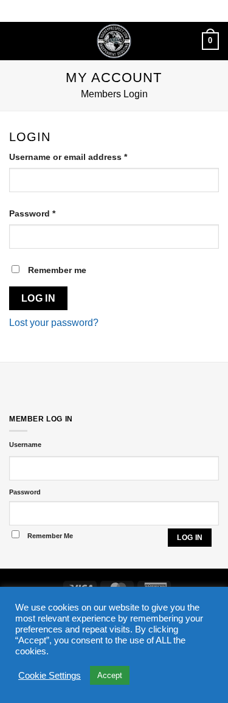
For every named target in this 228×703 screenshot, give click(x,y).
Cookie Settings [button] (49, 675)
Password (50, 213)
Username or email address (86, 156)
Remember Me (50, 535)
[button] (16, 41)
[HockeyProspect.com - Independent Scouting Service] (114, 41)
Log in (38, 298)
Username (25, 444)
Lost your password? (53, 322)
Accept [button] (109, 675)
